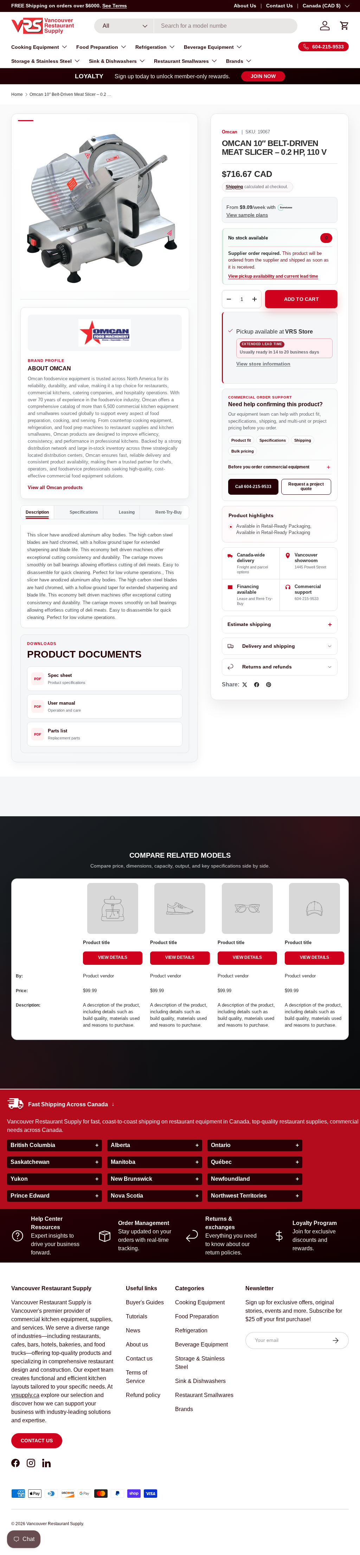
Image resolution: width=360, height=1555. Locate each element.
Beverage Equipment (201, 1345)
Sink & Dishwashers (200, 1381)
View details (112, 957)
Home (17, 94)
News (133, 1330)
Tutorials (136, 1316)
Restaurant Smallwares (204, 1395)
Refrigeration (191, 1330)
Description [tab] (37, 512)
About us (137, 1345)
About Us (245, 5)
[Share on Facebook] (257, 685)
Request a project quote (306, 486)
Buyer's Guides (145, 1302)
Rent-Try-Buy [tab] (168, 512)
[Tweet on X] (245, 685)
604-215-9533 (307, 599)
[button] (344, 25)
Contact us (37, 1440)
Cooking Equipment (200, 1302)
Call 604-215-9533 (253, 487)
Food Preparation (197, 1316)
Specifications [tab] (84, 512)
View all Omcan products (55, 487)
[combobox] (195, 26)
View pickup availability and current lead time (273, 276)
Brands (184, 1409)
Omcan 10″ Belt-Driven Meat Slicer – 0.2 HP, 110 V (72, 94)
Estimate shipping (249, 624)
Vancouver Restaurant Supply (54, 1523)
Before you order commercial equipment (268, 466)
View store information (263, 364)
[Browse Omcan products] (105, 333)
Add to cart (301, 299)
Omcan (229, 132)
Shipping (234, 187)
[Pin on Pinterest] (269, 685)
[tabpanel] (104, 576)
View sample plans (247, 215)
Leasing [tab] (127, 512)
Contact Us (279, 5)
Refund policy (143, 1395)
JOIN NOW (263, 76)
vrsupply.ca (25, 1395)
